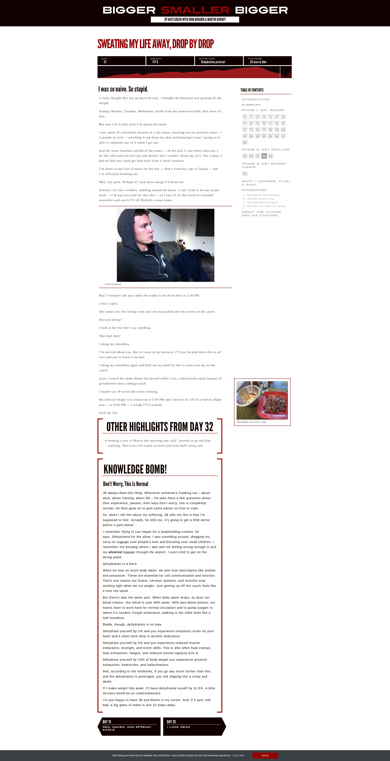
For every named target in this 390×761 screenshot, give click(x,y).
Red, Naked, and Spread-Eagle (127, 725)
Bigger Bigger (195, 10)
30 (251, 156)
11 (270, 124)
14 (244, 130)
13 (283, 124)
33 (271, 156)
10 (264, 124)
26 (277, 136)
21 (244, 136)
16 (257, 130)
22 (251, 136)
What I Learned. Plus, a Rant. (266, 183)
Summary (251, 104)
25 (271, 136)
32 (264, 156)
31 (257, 156)
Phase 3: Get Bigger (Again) (264, 165)
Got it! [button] (265, 755)
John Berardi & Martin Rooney (207, 19)
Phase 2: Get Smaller (266, 149)
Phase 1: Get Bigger (263, 110)
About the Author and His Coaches (261, 213)
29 (245, 156)
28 (245, 143)
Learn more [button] (238, 755)
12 (276, 124)
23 (258, 136)
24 (264, 136)
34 (245, 174)
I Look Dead (178, 724)
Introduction (256, 99)
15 (251, 130)
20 (283, 130)
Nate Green (175, 19)
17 (264, 130)
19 (276, 130)
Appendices (254, 190)
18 (270, 130)
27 (283, 136)
